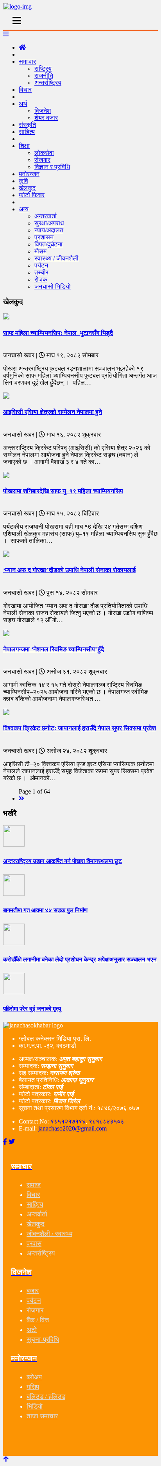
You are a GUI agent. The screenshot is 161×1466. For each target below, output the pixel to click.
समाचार (27, 61)
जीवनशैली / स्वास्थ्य (49, 1234)
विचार (25, 89)
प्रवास (34, 1243)
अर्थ (23, 103)
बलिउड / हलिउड (46, 1396)
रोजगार (42, 160)
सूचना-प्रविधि (43, 1339)
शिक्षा (24, 146)
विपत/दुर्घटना (48, 244)
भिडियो (35, 1406)
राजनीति (43, 75)
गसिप (33, 1387)
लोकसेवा (44, 153)
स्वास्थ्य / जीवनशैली (56, 258)
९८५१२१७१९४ (68, 1121)
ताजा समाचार (42, 1416)
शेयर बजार (46, 117)
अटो (32, 1330)
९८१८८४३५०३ (105, 1121)
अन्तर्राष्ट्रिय (47, 82)
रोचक (40, 279)
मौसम (40, 251)
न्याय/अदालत (48, 230)
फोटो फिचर (32, 195)
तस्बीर (41, 272)
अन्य (24, 209)
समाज (34, 1185)
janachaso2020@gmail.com (72, 1128)
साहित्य (27, 131)
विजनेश (42, 110)
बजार (33, 1291)
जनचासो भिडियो (52, 286)
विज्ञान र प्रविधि (52, 167)
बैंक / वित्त (38, 1320)
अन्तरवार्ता (45, 216)
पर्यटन (41, 265)
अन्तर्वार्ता (37, 1214)
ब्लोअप (34, 1377)
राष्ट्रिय (43, 68)
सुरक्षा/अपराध (49, 223)
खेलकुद (36, 1224)
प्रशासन (44, 237)
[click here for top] (6, 1459)
